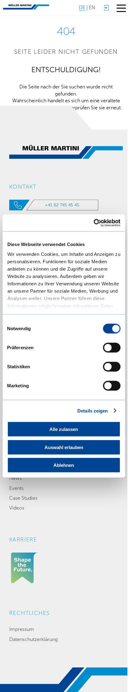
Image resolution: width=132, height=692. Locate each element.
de (82, 7)
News (15, 478)
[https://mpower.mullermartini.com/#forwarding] (106, 8)
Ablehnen (63, 465)
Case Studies (23, 498)
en (92, 7)
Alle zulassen (63, 429)
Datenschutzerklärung (33, 639)
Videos (16, 507)
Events (16, 488)
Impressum (21, 629)
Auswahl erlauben (64, 447)
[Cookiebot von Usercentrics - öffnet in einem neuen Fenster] (93, 223)
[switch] (111, 348)
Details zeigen (92, 410)
